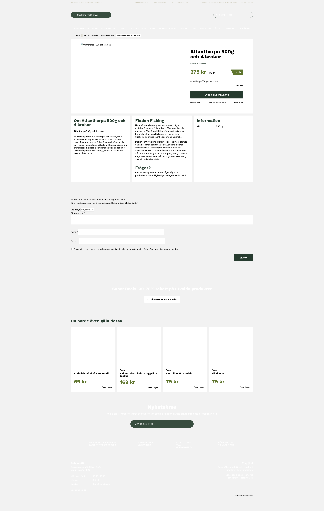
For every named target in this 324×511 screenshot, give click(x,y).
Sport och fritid (137, 28)
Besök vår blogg (78, 490)
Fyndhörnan (244, 28)
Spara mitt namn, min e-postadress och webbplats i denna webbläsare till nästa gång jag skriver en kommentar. (126, 249)
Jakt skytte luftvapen (86, 28)
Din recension (78, 213)
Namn (74, 232)
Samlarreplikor (188, 28)
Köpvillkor (204, 2)
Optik (152, 28)
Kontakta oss (232, 2)
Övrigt (218, 28)
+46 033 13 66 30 (247, 2)
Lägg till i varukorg (217, 95)
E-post (75, 241)
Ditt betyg (75, 209)
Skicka (243, 258)
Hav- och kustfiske (91, 35)
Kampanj (230, 28)
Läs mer (239, 85)
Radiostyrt (205, 28)
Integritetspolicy (217, 2)
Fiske (122, 28)
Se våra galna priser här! (162, 299)
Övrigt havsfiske (107, 35)
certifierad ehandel (244, 495)
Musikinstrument (167, 28)
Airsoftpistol (108, 28)
